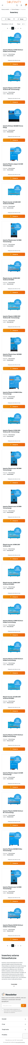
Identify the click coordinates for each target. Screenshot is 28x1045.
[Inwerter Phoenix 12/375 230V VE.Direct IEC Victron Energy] (14, 78)
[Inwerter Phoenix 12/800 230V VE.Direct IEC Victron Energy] (14, 306)
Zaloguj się (15, 64)
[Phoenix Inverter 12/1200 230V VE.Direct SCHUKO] (14, 192)
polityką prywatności (17, 1010)
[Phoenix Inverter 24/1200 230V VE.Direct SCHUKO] (14, 687)
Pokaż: (18, 24)
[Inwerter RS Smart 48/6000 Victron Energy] (14, 116)
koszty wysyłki (20, 1040)
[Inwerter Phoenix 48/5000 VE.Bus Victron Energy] (14, 839)
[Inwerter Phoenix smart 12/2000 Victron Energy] (14, 877)
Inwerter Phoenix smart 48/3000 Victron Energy (12, 469)
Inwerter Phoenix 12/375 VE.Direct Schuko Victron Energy (13, 735)
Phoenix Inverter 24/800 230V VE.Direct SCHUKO (11, 583)
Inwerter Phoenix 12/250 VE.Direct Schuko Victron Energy (13, 659)
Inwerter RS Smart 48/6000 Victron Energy (13, 126)
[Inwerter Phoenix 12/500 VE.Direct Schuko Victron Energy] (14, 40)
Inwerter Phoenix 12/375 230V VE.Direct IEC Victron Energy (11, 88)
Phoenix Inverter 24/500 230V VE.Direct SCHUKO (11, 278)
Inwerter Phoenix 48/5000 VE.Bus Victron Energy (12, 849)
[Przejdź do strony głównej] (14, 2)
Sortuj (21, 19)
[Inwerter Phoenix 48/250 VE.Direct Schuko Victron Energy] (14, 915)
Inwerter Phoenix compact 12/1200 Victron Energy (13, 164)
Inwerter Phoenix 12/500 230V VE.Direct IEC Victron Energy (11, 431)
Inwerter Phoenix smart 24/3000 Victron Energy (12, 507)
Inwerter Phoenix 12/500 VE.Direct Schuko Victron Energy (13, 50)
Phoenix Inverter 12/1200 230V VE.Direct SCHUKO (12, 202)
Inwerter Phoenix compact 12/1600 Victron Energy (13, 773)
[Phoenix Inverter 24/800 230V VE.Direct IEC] (14, 535)
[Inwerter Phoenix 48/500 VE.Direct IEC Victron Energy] (14, 801)
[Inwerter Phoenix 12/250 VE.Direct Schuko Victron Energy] (14, 649)
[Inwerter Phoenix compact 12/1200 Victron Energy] (14, 154)
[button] (14, 985)
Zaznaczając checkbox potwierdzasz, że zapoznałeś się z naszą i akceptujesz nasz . (13, 1011)
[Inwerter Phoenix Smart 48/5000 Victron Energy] (14, 344)
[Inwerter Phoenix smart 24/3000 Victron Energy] (14, 497)
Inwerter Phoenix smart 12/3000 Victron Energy (12, 240)
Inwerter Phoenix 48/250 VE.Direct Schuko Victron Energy (13, 925)
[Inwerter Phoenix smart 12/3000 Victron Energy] (14, 230)
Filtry (8, 19)
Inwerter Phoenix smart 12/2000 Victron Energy (12, 887)
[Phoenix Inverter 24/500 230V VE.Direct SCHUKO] (14, 268)
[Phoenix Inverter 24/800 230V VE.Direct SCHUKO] (14, 573)
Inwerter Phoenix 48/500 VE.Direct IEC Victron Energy (13, 811)
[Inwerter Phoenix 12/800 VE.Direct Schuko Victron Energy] (14, 611)
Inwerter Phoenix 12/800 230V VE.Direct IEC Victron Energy (11, 316)
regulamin (13, 1012)
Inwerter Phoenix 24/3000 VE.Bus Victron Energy (12, 393)
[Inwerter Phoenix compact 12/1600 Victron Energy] (14, 763)
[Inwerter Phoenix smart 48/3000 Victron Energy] (14, 458)
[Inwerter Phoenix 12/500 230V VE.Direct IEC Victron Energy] (14, 420)
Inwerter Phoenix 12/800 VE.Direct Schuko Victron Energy (13, 621)
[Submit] (23, 1005)
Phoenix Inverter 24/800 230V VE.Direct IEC (11, 545)
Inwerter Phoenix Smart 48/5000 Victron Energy (12, 355)
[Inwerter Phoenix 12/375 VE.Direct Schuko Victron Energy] (14, 725)
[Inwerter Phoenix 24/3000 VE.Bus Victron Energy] (14, 382)
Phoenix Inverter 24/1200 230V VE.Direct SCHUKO (12, 697)
